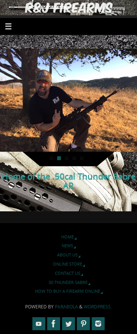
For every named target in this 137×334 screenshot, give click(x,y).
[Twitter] (68, 323)
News (67, 245)
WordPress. (98, 306)
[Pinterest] (83, 323)
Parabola (66, 306)
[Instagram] (98, 323)
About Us (67, 255)
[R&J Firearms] (53, 323)
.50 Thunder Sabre (68, 282)
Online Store (67, 264)
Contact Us (67, 273)
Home (67, 237)
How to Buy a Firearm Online (67, 291)
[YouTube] (38, 323)
